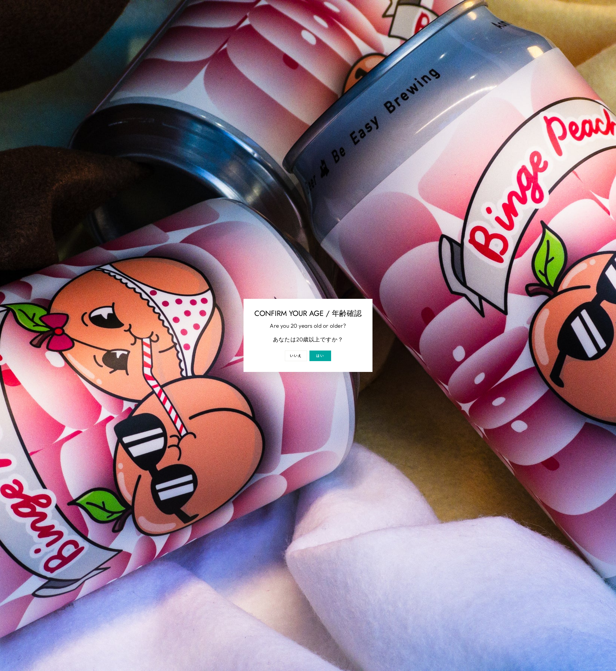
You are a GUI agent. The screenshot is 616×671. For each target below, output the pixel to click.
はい (320, 356)
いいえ (296, 356)
